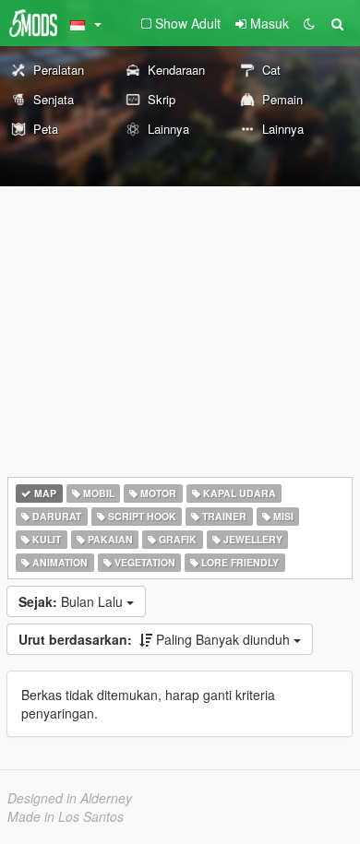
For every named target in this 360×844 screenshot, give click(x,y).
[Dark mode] (309, 23)
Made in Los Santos (65, 816)
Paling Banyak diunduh (156, 639)
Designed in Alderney (69, 798)
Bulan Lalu (72, 601)
